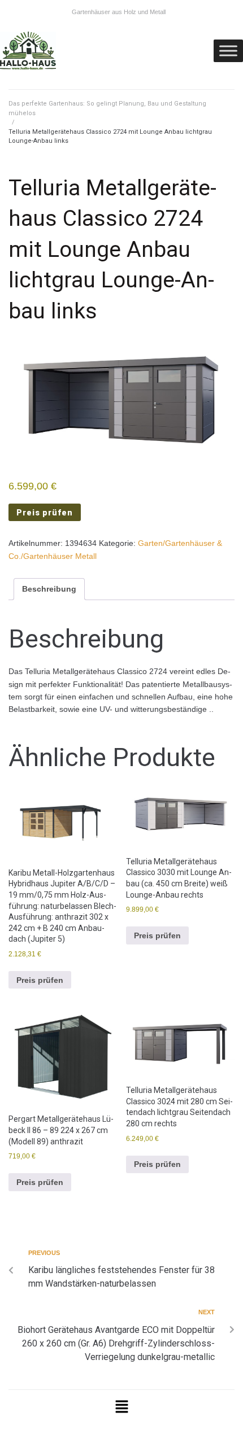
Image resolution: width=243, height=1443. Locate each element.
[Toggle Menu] (228, 50)
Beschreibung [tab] (49, 588)
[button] (121, 1408)
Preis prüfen (44, 512)
